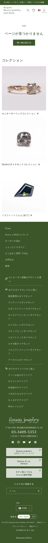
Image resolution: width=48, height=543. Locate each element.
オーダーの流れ (12, 241)
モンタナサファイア (18, 400)
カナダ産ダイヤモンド (19, 343)
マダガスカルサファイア (20, 393)
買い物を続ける (24, 42)
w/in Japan (24, 516)
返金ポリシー (41, 522)
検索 (7, 266)
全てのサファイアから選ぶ (22, 368)
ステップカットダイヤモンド (22, 331)
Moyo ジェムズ (15, 406)
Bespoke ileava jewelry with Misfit (21, 522)
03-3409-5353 (24, 432)
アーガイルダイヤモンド (20, 359)
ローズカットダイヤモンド (21, 325)
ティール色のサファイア (20, 375)
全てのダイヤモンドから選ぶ (23, 290)
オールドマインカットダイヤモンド (24, 317)
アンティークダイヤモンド (21, 302)
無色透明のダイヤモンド (20, 296)
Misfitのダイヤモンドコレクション (19, 164)
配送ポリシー (34, 526)
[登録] (38, 491)
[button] (28, 10)
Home (8, 228)
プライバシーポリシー (19, 526)
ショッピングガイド (15, 247)
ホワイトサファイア (18, 381)
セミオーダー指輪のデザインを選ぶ (25, 279)
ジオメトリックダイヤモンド (22, 337)
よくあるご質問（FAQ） (17, 253)
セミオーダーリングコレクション (19, 113)
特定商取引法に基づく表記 (25, 530)
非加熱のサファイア (18, 387)
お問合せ (9, 259)
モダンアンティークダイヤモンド (24, 308)
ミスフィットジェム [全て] (15, 215)
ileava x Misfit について (17, 234)
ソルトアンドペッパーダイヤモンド (24, 352)
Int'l (33, 516)
